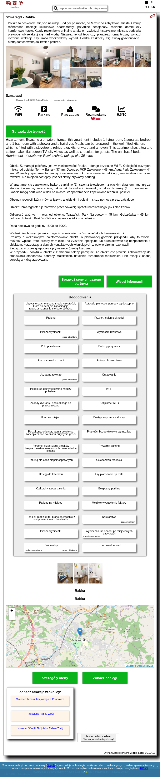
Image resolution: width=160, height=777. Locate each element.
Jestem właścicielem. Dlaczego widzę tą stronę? (98, 738)
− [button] (11, 617)
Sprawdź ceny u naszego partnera (81, 281)
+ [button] (11, 610)
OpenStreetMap (145, 665)
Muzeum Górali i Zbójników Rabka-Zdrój (40, 728)
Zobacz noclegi (105, 678)
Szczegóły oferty (55, 678)
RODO (144, 768)
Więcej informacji (129, 281)
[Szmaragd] (38, 67)
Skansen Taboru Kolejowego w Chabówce (40, 699)
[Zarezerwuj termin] (152, 16)
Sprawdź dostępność (29, 131)
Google (51, 765)
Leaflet (129, 665)
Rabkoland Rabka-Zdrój (40, 713)
